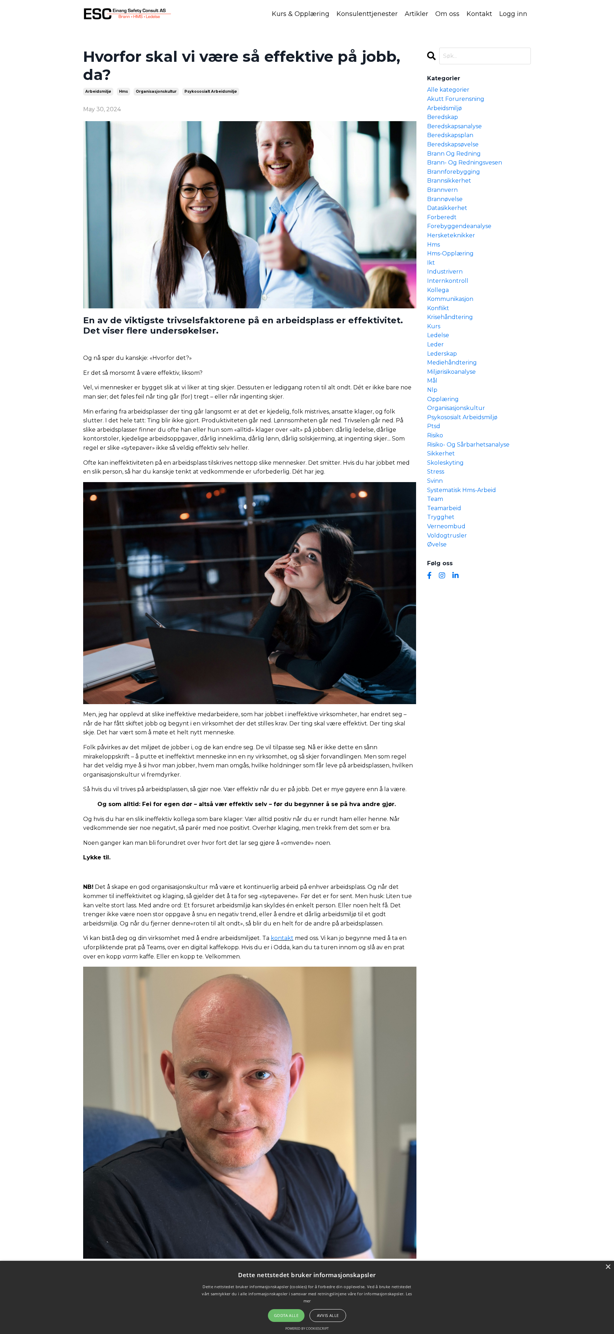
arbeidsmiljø (98, 91)
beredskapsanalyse (454, 126)
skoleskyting (445, 462)
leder (435, 344)
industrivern (445, 271)
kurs (433, 326)
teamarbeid (444, 508)
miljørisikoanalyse (451, 371)
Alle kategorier (448, 89)
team (435, 499)
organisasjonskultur (156, 91)
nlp (432, 390)
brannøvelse (445, 199)
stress (435, 471)
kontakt (282, 938)
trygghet (440, 517)
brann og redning (454, 153)
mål (432, 380)
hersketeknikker (451, 235)
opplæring (443, 399)
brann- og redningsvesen (464, 162)
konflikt (438, 308)
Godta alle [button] (286, 1315)
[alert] (307, 1297)
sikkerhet (441, 453)
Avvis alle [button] (328, 1315)
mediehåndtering (452, 362)
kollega (438, 290)
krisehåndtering (450, 317)
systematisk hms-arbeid (461, 490)
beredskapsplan (450, 135)
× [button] (607, 1267)
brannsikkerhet (449, 180)
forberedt (442, 217)
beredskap (442, 117)
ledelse (438, 335)
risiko (435, 435)
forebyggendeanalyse (459, 226)
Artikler (416, 14)
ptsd (433, 426)
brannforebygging (453, 171)
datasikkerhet (447, 208)
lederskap (442, 353)
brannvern (442, 190)
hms (123, 91)
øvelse (437, 544)
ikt (431, 262)
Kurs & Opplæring (300, 14)
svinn (435, 480)
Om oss (447, 14)
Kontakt (479, 14)
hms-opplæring (450, 253)
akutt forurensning (455, 99)
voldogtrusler (447, 535)
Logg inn (513, 14)
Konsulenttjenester (367, 14)
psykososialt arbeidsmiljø (210, 91)
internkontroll (447, 280)
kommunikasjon (450, 299)
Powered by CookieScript (307, 1328)
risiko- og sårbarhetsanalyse (468, 444)
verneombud (446, 526)
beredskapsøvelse (453, 144)
